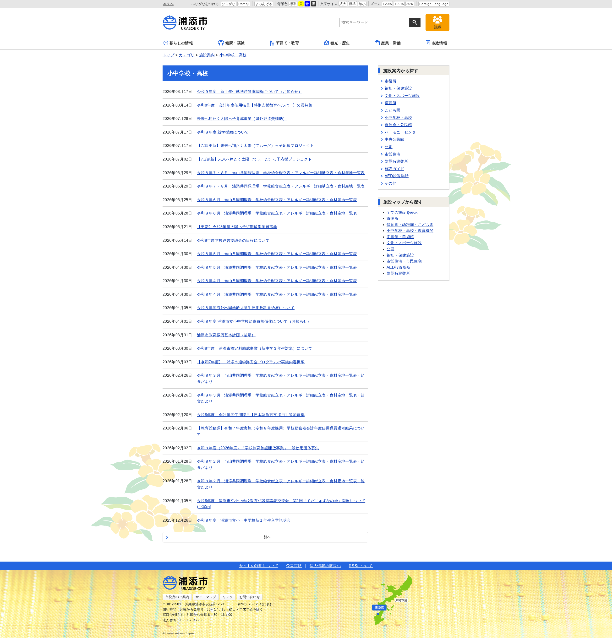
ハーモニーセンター (402, 132)
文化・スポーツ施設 (402, 96)
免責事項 (294, 566)
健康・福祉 (235, 43)
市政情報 (439, 43)
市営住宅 (392, 154)
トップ (168, 55)
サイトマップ (206, 597)
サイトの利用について (258, 566)
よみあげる (264, 4)
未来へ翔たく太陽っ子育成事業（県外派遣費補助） (242, 119)
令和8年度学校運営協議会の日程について (233, 240)
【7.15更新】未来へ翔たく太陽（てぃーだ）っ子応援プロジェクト (255, 146)
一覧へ (265, 537)
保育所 (390, 103)
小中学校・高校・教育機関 (410, 231)
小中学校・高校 (233, 55)
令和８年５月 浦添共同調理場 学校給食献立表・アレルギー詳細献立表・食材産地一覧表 (277, 267)
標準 (293, 4)
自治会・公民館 (398, 125)
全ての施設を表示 (402, 212)
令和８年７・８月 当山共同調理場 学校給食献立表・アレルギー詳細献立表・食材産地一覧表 (281, 173)
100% (399, 4)
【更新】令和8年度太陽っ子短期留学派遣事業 (237, 227)
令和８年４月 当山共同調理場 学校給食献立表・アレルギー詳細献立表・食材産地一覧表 (277, 281)
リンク (228, 597)
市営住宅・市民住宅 (404, 261)
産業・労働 (391, 43)
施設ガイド (394, 169)
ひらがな (228, 4)
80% (409, 4)
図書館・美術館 (400, 237)
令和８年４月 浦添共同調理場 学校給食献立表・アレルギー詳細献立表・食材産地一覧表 (277, 294)
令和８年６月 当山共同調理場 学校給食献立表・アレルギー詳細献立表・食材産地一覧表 (277, 200)
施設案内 (207, 55)
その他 (390, 183)
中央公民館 (394, 139)
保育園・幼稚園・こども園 (410, 225)
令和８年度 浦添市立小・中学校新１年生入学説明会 (244, 520)
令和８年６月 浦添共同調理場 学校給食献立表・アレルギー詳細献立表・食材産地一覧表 (277, 213)
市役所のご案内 (177, 597)
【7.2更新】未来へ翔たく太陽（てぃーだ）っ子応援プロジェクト (254, 159)
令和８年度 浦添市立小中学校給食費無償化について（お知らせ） (254, 321)
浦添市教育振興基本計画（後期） (226, 335)
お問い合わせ (249, 597)
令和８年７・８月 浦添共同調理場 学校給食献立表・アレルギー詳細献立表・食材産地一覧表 (281, 186)
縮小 (362, 4)
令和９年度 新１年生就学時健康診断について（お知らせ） (249, 92)
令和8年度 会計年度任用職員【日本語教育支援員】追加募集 (251, 415)
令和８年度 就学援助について (223, 132)
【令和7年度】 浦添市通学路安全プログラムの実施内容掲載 (251, 362)
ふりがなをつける (205, 4)
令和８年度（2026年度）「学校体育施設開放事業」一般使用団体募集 (258, 448)
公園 (389, 147)
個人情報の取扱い (325, 566)
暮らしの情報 (181, 43)
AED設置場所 (397, 176)
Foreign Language (433, 4)
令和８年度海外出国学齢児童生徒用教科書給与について (246, 308)
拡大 (342, 4)
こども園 (392, 110)
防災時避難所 (396, 161)
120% (387, 4)
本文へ (168, 4)
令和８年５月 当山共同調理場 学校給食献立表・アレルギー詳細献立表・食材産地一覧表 (277, 254)
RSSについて (361, 566)
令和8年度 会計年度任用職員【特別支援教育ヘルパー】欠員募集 (254, 105)
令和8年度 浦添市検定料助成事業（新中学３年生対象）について (254, 348)
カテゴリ (186, 55)
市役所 (390, 81)
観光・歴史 (340, 43)
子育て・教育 (287, 43)
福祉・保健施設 (398, 88)
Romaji (243, 4)
